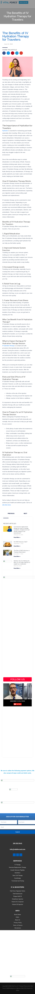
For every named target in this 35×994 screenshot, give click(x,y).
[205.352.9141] (17, 840)
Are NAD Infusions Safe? (20, 542)
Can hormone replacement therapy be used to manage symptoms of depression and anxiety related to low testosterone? (21, 530)
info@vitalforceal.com (17, 849)
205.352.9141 (17, 843)
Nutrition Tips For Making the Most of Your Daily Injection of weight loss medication (22, 562)
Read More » (17, 537)
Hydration (5, 130)
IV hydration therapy (8, 345)
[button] (2, 6)
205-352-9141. (6, 505)
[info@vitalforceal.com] (17, 846)
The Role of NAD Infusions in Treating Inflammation (21, 551)
